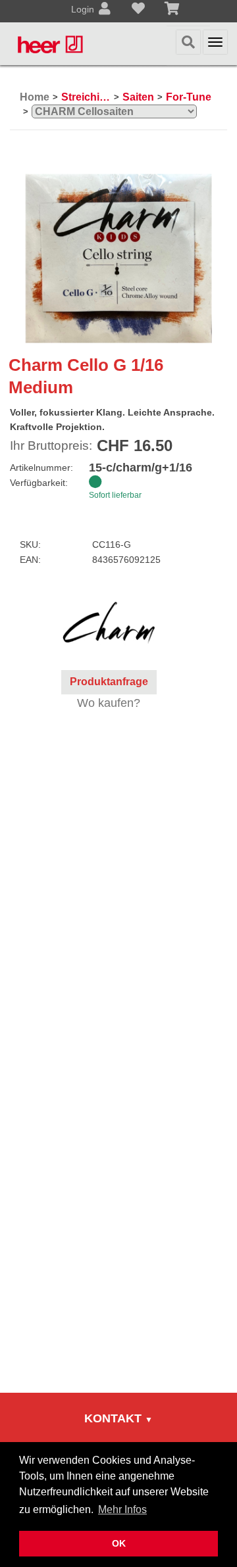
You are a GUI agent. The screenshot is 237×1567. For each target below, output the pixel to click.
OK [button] (119, 1543)
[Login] (105, 10)
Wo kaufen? (108, 703)
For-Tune (188, 97)
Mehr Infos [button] (122, 1509)
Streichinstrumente (86, 97)
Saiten (138, 97)
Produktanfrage (109, 681)
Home (34, 97)
